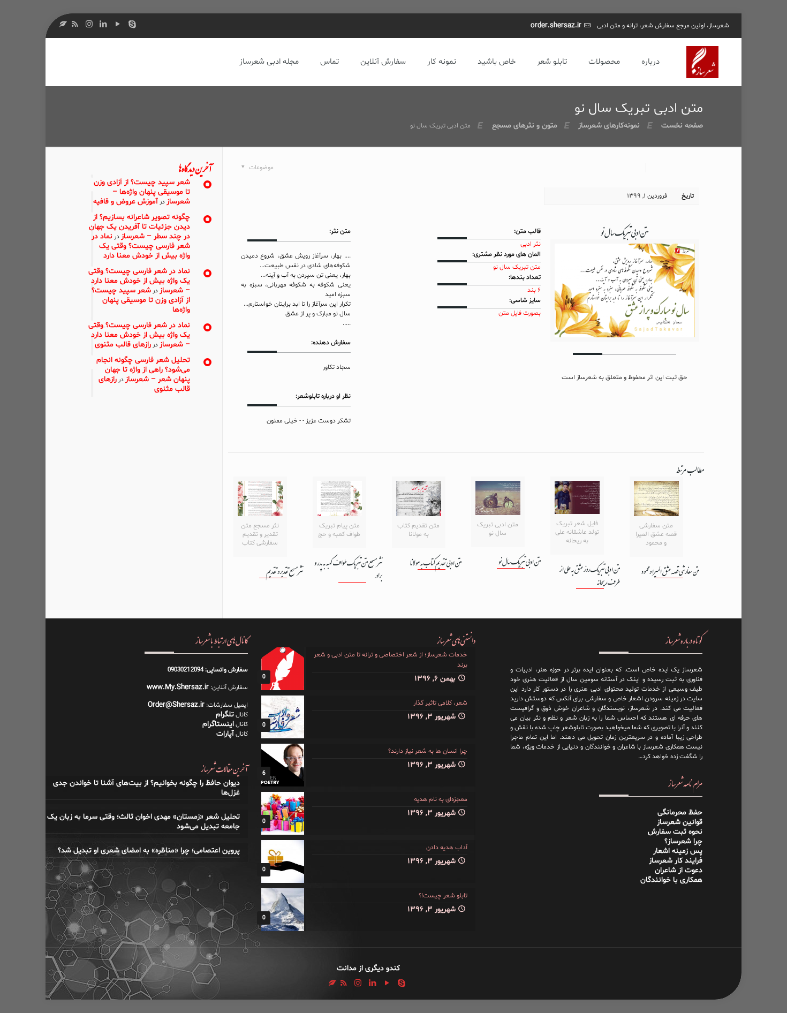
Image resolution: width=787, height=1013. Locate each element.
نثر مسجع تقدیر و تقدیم (284, 571)
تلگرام (225, 714)
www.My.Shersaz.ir (178, 687)
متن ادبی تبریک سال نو (519, 561)
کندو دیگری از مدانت (368, 968)
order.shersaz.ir (556, 25)
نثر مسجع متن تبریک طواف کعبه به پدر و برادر (348, 569)
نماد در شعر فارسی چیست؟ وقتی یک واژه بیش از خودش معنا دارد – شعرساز (139, 281)
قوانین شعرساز (679, 822)
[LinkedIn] (103, 25)
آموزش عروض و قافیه (125, 201)
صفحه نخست (682, 125)
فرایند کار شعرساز (675, 861)
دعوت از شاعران (678, 870)
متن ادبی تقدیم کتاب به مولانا (435, 562)
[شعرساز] (702, 62)
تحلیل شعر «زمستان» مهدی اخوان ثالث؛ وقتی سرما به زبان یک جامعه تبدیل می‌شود (143, 821)
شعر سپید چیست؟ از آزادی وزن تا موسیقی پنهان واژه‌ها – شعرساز (142, 192)
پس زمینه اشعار (677, 851)
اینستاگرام (218, 724)
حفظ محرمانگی (679, 812)
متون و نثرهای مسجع (524, 125)
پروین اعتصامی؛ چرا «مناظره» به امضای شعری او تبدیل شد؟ (149, 851)
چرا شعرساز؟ (683, 841)
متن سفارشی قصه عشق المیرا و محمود (670, 571)
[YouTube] (118, 25)
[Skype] (132, 25)
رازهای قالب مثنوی (123, 344)
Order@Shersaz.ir (176, 705)
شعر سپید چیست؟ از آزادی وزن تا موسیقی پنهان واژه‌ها (141, 300)
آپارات (225, 734)
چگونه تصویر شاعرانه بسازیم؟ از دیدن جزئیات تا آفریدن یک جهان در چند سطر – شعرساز (139, 226)
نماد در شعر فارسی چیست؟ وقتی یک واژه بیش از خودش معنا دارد (141, 246)
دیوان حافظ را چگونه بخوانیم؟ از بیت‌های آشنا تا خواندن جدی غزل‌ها (146, 788)
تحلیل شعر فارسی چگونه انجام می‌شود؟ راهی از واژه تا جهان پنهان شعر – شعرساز (143, 369)
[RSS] (74, 25)
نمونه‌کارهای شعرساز (609, 125)
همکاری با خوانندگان (671, 880)
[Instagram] (89, 25)
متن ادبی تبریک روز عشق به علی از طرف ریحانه (589, 576)
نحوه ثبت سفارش (675, 832)
